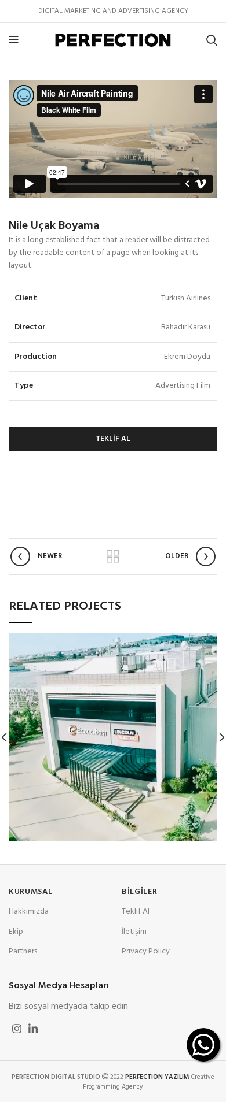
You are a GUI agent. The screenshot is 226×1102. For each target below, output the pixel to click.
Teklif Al (136, 911)
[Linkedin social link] (33, 1028)
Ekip (16, 931)
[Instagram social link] (17, 1028)
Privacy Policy (146, 951)
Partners (23, 951)
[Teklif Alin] (203, 1045)
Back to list (113, 556)
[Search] (212, 39)
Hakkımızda (29, 911)
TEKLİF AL (113, 439)
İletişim (134, 931)
